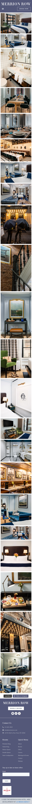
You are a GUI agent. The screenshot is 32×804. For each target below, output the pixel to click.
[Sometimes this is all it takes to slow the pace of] (24, 685)
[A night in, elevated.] (8, 685)
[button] (2, 8)
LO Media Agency (23, 802)
